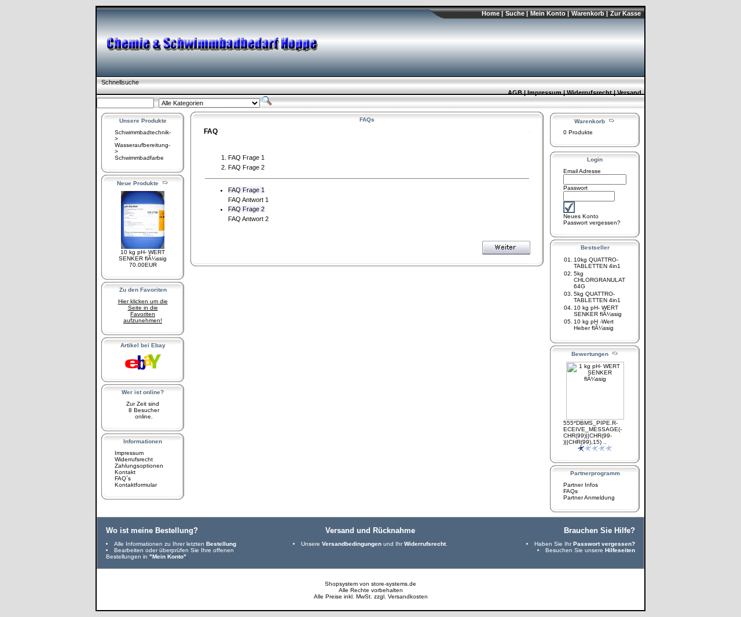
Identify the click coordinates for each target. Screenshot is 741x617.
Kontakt (125, 472)
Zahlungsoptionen (139, 465)
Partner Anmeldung (589, 497)
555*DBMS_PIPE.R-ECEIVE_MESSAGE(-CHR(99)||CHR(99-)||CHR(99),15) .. (592, 432)
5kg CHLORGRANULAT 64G (599, 279)
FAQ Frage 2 (246, 167)
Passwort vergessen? (592, 222)
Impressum (129, 453)
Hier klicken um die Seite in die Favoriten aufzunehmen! (143, 311)
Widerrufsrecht (134, 459)
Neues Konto (581, 216)
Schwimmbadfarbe (139, 158)
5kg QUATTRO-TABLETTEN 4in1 (597, 297)
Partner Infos (580, 485)
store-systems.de (393, 584)
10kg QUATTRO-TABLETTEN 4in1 (597, 262)
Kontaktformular (136, 485)
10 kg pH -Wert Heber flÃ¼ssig (594, 324)
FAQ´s (123, 478)
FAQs (570, 491)
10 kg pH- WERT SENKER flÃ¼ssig (143, 255)
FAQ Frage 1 (246, 157)
